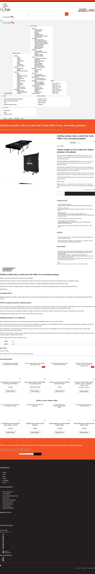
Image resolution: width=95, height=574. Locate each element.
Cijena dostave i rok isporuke (9, 499)
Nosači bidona (20, 83)
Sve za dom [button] (5, 107)
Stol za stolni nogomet (39, 78)
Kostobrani (37, 33)
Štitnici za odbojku (39, 54)
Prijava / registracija (7, 22)
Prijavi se (37, 453)
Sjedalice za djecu (21, 87)
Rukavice (19, 93)
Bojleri (5, 112)
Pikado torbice (55, 88)
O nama (5, 3)
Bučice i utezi (38, 62)
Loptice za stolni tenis (39, 44)
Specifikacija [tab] (8, 269)
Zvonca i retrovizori (21, 88)
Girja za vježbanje (38, 63)
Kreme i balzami (38, 92)
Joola (13, 344)
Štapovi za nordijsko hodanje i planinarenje (13, 98)
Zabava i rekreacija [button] (41, 95)
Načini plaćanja (6, 497)
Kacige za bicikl (20, 90)
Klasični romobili (42, 102)
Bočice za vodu (38, 87)
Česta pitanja (5, 480)
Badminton (34, 80)
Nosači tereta (20, 84)
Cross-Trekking (20, 60)
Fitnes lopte (37, 59)
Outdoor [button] (4, 95)
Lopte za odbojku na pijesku (41, 52)
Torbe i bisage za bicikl (22, 75)
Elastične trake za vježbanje (41, 58)
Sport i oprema (33, 25)
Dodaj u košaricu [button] (10, 391)
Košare (18, 79)
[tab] (76, 213)
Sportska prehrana (36, 93)
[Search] (66, 14)
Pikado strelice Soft (56, 85)
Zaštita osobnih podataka (8, 507)
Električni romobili (42, 100)
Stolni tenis (34, 38)
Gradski (19, 59)
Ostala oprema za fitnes (40, 67)
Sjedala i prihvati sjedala (22, 70)
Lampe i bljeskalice (21, 80)
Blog (4, 7)
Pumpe (18, 85)
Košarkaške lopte (38, 74)
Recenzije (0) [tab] (7, 270)
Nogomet (34, 28)
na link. (24, 337)
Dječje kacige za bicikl (22, 92)
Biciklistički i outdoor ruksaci (10, 104)
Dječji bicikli (20, 64)
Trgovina (6, 129)
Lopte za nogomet (38, 29)
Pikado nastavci (55, 93)
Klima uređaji (7, 110)
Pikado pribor (55, 92)
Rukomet (34, 68)
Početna (1, 129)
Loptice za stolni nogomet (40, 79)
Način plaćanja (62, 200)
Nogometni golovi (39, 34)
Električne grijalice (8, 114)
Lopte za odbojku (38, 50)
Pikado (52, 80)
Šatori (5, 102)
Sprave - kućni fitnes (39, 65)
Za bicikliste (17, 89)
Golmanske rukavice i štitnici (41, 35)
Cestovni (19, 58)
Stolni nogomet (35, 77)
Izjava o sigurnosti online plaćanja (10, 495)
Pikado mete (55, 84)
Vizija (4, 474)
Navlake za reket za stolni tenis (41, 43)
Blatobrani (19, 77)
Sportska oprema (35, 85)
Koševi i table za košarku (40, 75)
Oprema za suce (38, 37)
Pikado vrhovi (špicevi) (57, 89)
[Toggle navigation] (1, 20)
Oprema (16, 72)
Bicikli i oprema (16, 53)
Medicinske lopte (38, 64)
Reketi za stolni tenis (39, 39)
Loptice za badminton (39, 83)
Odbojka (34, 49)
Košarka (33, 73)
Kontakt (5, 5)
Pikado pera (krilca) (56, 90)
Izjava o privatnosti (7, 505)
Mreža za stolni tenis (39, 47)
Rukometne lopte (38, 69)
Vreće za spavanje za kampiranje (11, 100)
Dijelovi (16, 67)
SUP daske (40, 104)
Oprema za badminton (39, 84)
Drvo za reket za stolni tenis (41, 40)
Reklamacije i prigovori (8, 501)
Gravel (18, 62)
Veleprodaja (5, 6)
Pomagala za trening (39, 88)
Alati (18, 73)
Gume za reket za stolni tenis (41, 42)
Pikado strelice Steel (56, 87)
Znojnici (36, 90)
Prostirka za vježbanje (39, 60)
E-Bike (18, 63)
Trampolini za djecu (42, 98)
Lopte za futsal (38, 30)
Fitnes (33, 57)
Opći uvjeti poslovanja (8, 491)
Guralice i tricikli (20, 65)
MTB (18, 57)
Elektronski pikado (56, 83)
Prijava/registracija (6, 17)
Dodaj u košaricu (80, 193)
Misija (4, 476)
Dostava (59, 232)
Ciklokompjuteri (20, 78)
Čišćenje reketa (38, 48)
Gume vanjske (20, 68)
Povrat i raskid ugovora (8, 503)
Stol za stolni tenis (38, 45)
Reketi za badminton (39, 82)
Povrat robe (61, 246)
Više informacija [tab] (9, 268)
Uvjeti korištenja (6, 493)
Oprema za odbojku (39, 55)
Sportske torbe (38, 89)
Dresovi (36, 32)
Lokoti (18, 82)
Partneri (4, 478)
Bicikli (15, 55)
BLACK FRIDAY (8, 93)
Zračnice (19, 69)
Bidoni (18, 74)
